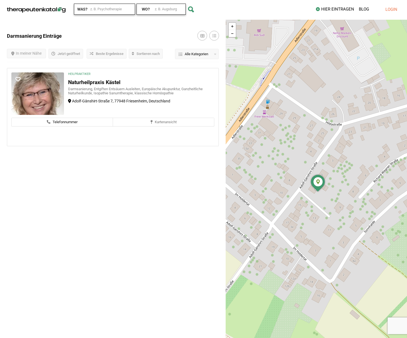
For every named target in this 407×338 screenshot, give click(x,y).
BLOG (364, 9)
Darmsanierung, (81, 89)
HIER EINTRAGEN (337, 9)
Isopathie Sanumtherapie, (114, 93)
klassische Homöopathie (154, 93)
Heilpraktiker (79, 74)
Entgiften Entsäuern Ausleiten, (118, 89)
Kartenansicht (165, 122)
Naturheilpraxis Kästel (94, 82)
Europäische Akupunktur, (161, 89)
